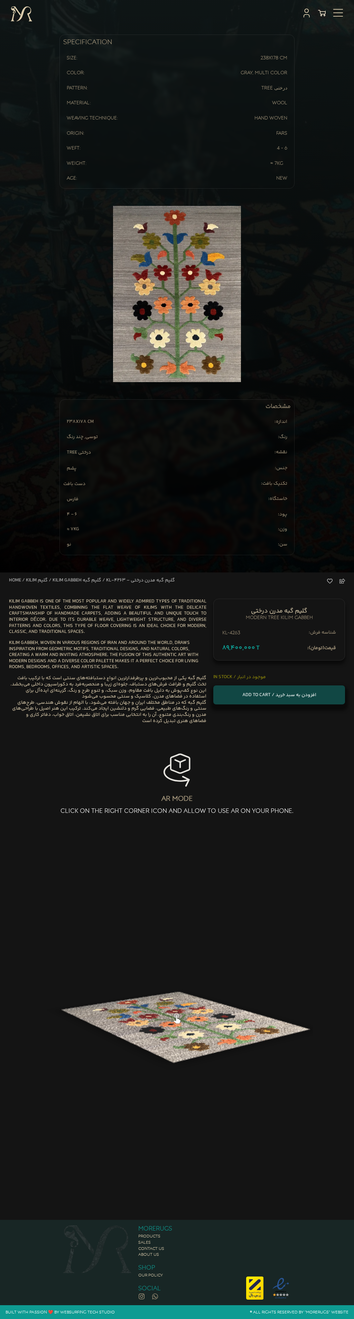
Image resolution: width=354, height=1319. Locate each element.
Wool (279, 102)
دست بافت (74, 484)
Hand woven (270, 118)
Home (15, 580)
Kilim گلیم (37, 580)
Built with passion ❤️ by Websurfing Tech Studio (60, 1312)
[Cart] (322, 13)
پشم (71, 469)
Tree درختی (274, 88)
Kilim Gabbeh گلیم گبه (77, 580)
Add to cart (256, 695)
